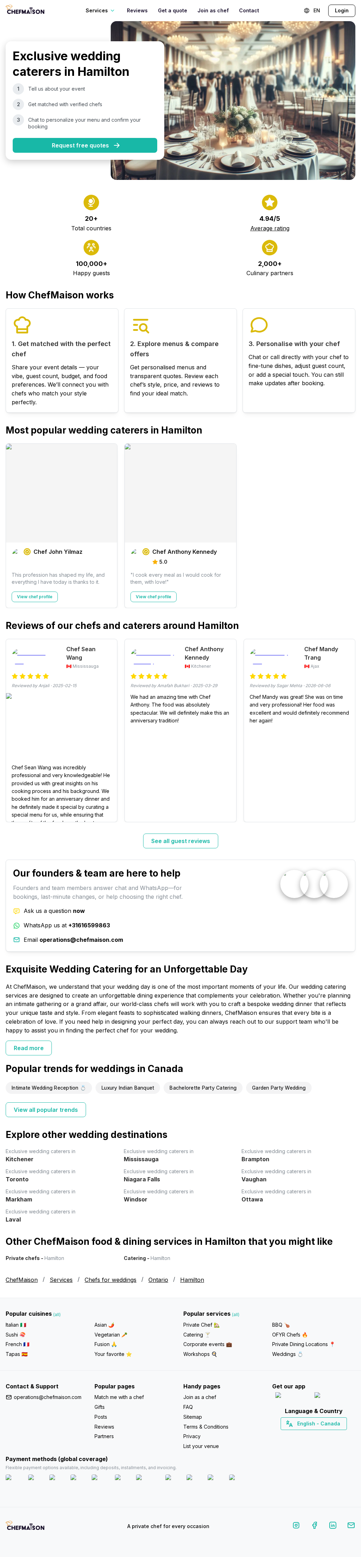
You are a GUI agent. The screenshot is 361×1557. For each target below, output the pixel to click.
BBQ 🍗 (281, 1325)
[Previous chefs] (14, 525)
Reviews (137, 10)
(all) (57, 1314)
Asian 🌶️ (104, 1325)
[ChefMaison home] (25, 1527)
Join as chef (213, 10)
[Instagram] (296, 1526)
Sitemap (192, 1417)
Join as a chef (199, 1397)
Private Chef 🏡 (201, 1325)
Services (61, 1279)
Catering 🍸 (196, 1335)
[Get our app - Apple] (292, 1396)
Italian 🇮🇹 (16, 1325)
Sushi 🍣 (15, 1335)
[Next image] (108, 728)
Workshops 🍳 (200, 1354)
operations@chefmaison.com (47, 1397)
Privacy (192, 1436)
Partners (104, 1436)
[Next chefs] (346, 525)
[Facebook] (314, 1526)
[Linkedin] (333, 1526)
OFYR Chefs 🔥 (290, 1335)
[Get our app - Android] (333, 1396)
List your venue (201, 1446)
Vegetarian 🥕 (110, 1335)
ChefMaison (22, 1279)
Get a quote (172, 10)
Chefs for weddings (110, 1279)
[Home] (25, 10)
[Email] (351, 1526)
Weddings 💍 (287, 1354)
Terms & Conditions (205, 1427)
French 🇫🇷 (17, 1344)
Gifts (99, 1407)
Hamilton (192, 1279)
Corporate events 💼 (207, 1344)
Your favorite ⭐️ (113, 1354)
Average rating (269, 228)
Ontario (158, 1279)
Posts (100, 1417)
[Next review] (346, 730)
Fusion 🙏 (105, 1344)
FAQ (188, 1407)
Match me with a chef (119, 1397)
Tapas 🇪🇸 (16, 1354)
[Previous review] (14, 730)
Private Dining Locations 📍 (303, 1344)
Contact (249, 10)
